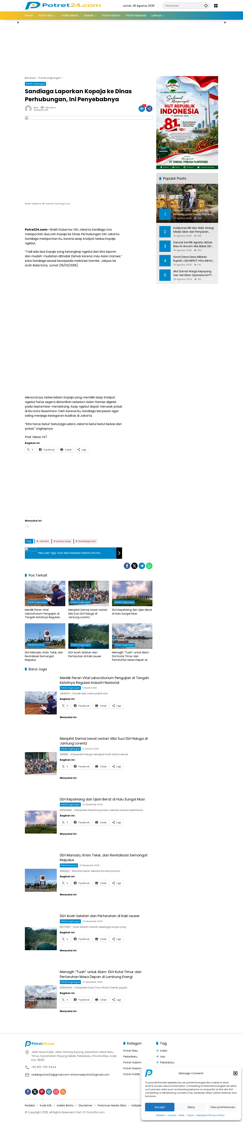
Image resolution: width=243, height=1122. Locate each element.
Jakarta (44, 541)
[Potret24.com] (63, 5)
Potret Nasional (36, 644)
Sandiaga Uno (87, 541)
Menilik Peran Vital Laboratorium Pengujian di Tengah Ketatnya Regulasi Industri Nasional (42, 613)
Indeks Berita (65, 1105)
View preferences (222, 1107)
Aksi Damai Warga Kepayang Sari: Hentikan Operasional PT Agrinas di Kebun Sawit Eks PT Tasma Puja (192, 273)
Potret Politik (131, 1074)
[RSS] (63, 1092)
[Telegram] (142, 566)
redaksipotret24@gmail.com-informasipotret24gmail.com (70, 1075)
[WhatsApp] (149, 566)
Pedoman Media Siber (112, 1105)
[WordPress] (49, 1092)
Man (36, 108)
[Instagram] (56, 1092)
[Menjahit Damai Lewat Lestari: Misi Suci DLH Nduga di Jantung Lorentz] (88, 593)
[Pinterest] (42, 1092)
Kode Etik (46, 1105)
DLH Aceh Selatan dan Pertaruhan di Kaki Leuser (84, 654)
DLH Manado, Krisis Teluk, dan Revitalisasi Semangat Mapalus (44, 656)
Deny (191, 1107)
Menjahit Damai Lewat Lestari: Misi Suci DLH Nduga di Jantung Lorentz (88, 613)
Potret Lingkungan (35, 83)
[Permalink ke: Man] (29, 108)
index (163, 1051)
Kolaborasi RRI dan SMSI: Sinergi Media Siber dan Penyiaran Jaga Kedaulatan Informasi (193, 229)
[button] (235, 1073)
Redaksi (30, 1105)
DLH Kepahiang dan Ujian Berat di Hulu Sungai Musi (132, 612)
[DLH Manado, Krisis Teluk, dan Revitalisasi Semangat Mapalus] (45, 636)
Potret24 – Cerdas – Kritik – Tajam (175, 1115)
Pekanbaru (130, 1056)
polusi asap (63, 541)
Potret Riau (130, 1051)
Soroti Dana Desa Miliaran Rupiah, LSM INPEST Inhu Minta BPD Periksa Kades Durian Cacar (194, 258)
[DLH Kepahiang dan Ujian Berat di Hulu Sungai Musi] (132, 593)
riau (162, 1056)
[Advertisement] (121, 47)
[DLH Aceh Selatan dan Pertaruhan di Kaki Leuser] (88, 636)
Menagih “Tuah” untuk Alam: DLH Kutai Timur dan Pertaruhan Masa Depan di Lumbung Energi (130, 656)
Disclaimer (85, 1105)
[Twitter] (134, 566)
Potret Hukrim (132, 1062)
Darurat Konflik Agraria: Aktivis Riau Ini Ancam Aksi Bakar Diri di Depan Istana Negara (193, 244)
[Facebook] (127, 566)
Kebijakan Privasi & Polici (210, 1115)
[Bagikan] (149, 108)
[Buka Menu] (216, 5)
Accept (160, 1107)
